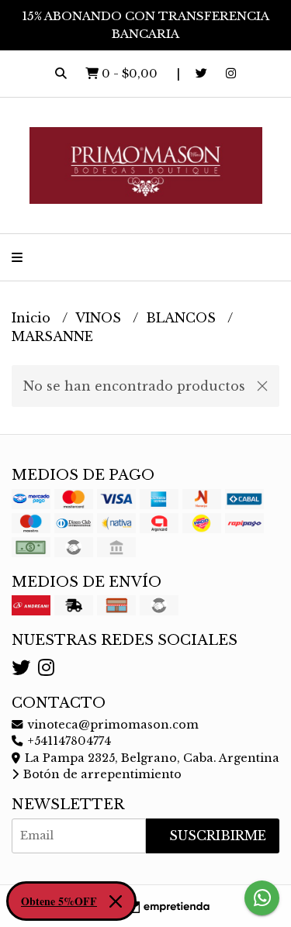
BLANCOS (183, 318)
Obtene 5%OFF (59, 901)
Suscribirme (217, 835)
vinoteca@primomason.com (111, 725)
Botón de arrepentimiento (101, 774)
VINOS (100, 318)
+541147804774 (67, 741)
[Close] (115, 901)
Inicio (33, 318)
